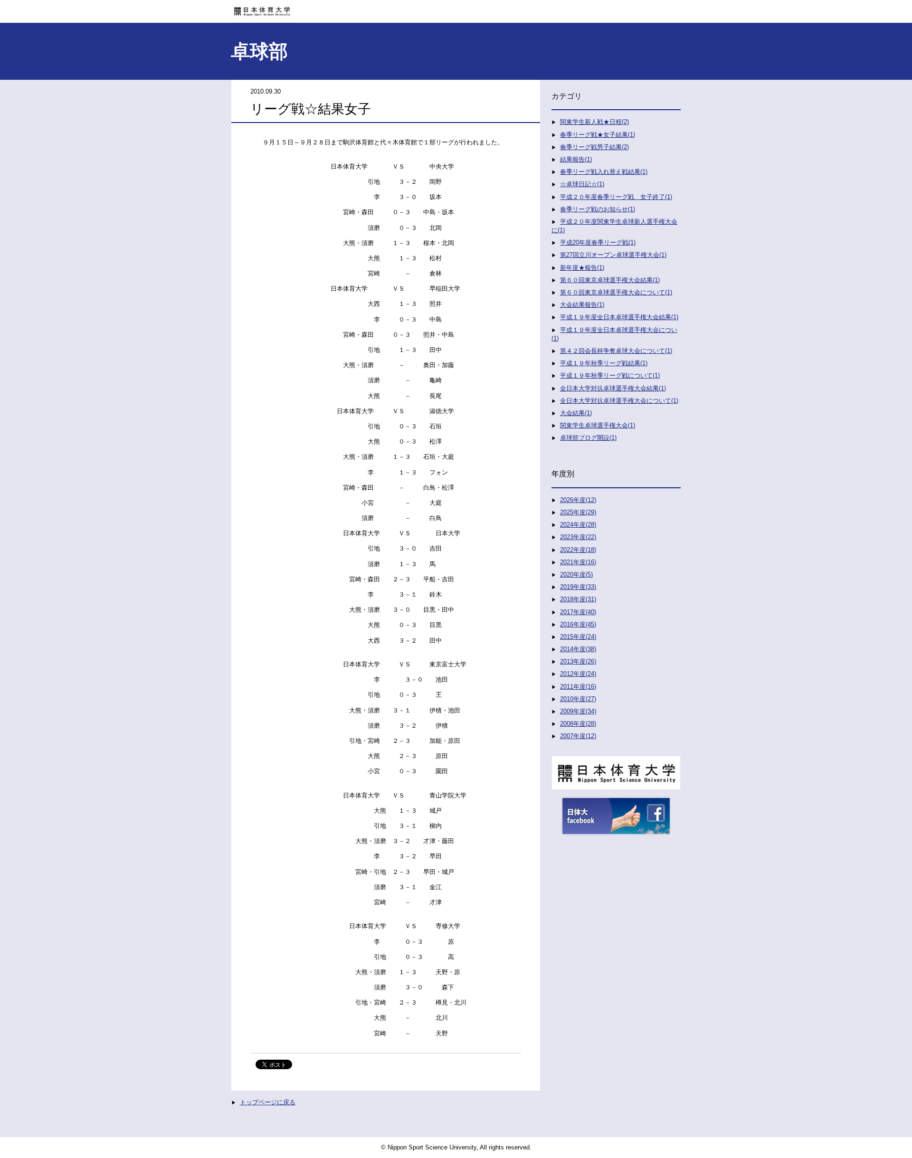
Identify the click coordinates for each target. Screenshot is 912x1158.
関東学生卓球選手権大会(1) (597, 425)
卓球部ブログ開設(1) (588, 437)
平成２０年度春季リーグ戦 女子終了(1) (616, 196)
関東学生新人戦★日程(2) (594, 121)
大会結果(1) (576, 413)
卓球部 (259, 51)
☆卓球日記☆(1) (582, 184)
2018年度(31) (578, 599)
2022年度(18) (578, 549)
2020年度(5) (576, 574)
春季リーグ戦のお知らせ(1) (597, 209)
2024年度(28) (578, 524)
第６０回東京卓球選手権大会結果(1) (610, 280)
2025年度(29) (578, 512)
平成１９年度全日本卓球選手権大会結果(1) (619, 317)
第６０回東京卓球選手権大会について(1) (616, 292)
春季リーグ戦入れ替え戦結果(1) (603, 171)
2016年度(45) (578, 624)
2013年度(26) (578, 661)
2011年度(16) (578, 686)
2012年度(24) (578, 673)
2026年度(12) (578, 499)
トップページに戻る (267, 1102)
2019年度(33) (578, 586)
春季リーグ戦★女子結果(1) (597, 134)
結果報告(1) (576, 159)
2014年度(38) (578, 649)
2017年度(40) (578, 612)
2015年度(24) (578, 636)
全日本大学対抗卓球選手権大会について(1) (619, 400)
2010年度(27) (578, 698)
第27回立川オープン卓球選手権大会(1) (613, 254)
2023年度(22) (578, 537)
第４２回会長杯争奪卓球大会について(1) (616, 350)
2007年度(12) (578, 736)
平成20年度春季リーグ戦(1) (598, 242)
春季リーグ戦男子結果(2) (594, 147)
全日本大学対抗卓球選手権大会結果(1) (613, 388)
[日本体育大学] (456, 8)
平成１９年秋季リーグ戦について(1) (610, 375)
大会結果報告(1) (582, 304)
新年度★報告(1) (582, 267)
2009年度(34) (578, 711)
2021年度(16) (578, 562)
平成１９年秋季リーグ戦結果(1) (603, 363)
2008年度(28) (578, 723)
